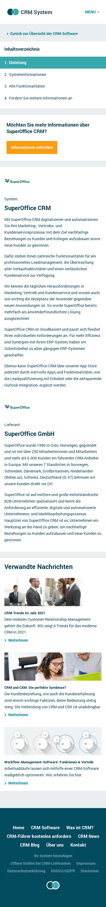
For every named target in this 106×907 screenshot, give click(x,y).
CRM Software (45, 827)
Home (18, 827)
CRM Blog (29, 845)
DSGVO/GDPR (63, 870)
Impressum (85, 863)
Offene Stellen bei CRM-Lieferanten (41, 863)
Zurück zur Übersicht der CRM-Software (44, 33)
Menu (90, 11)
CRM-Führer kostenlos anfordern (39, 836)
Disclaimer (90, 870)
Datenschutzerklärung (26, 870)
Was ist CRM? (79, 827)
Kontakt (78, 845)
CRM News (88, 836)
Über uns (55, 845)
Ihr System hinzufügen (53, 855)
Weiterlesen (18, 640)
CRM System (36, 11)
